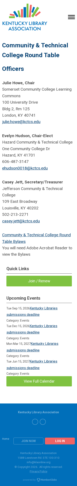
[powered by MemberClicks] (38, 480)
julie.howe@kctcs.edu (21, 121)
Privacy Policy (38, 471)
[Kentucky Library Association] (25, 17)
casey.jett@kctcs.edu (21, 221)
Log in (60, 441)
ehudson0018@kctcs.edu (25, 168)
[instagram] (43, 422)
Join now (28, 441)
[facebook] (35, 422)
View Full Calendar (39, 381)
